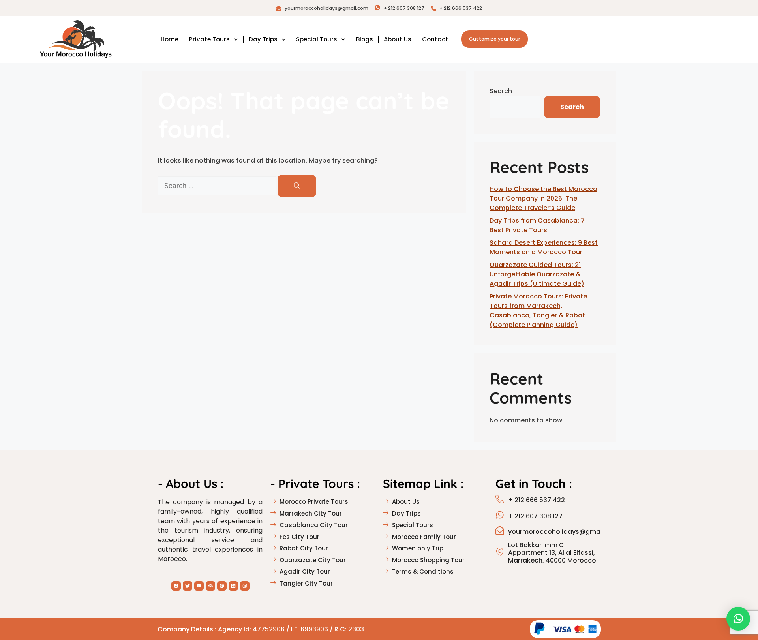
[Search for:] (218, 185)
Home (169, 39)
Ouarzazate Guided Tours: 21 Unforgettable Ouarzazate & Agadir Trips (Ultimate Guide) (537, 274)
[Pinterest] (222, 586)
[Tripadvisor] (210, 586)
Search (501, 91)
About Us (397, 39)
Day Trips (263, 39)
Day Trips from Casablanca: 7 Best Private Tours (537, 225)
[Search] (297, 186)
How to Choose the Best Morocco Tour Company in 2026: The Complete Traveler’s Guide (543, 198)
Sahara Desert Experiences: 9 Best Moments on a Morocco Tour (544, 247)
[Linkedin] (233, 586)
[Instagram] (245, 586)
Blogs (364, 39)
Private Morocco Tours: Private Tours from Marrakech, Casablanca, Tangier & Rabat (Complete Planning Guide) (538, 310)
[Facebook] (176, 586)
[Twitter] (187, 586)
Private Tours (209, 39)
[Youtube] (199, 586)
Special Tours (316, 39)
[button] (738, 619)
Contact (435, 39)
